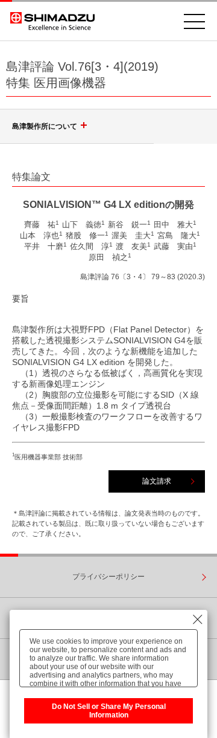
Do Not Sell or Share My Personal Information (109, 710)
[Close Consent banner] (197, 619)
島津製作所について (44, 126)
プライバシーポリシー (108, 576)
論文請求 (156, 481)
